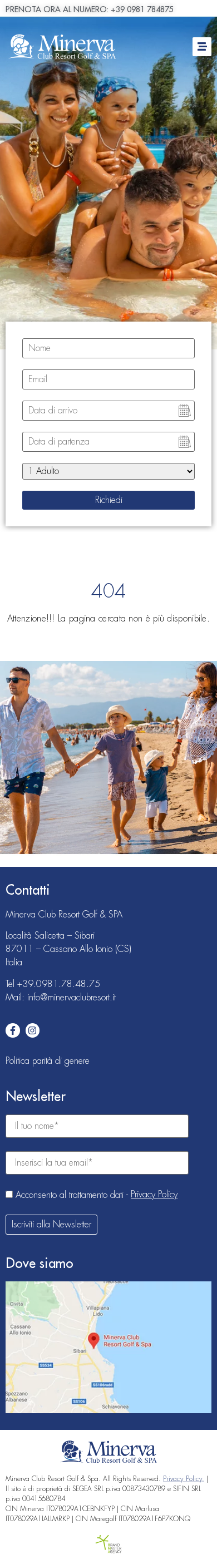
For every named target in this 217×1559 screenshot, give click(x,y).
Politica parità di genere (48, 1061)
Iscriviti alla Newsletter (51, 1224)
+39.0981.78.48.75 (58, 984)
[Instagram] (33, 1030)
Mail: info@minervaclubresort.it (61, 997)
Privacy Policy (154, 1194)
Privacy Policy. (183, 1479)
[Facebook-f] (13, 1030)
